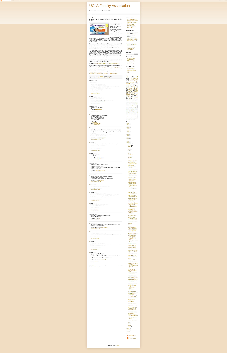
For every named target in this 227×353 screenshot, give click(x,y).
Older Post (120, 265)
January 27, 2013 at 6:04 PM (95, 93)
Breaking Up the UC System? (132, 259)
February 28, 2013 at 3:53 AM (95, 189)
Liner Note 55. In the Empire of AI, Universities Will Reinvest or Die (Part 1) (132, 33)
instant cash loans (98, 247)
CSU (98, 77)
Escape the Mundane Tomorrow (131, 300)
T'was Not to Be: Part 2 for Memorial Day (132, 167)
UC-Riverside (135, 104)
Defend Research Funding (131, 25)
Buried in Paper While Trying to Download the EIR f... (133, 221)
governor (101, 77)
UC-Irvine (136, 98)
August (129, 149)
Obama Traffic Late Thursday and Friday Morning (132, 273)
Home (106, 265)
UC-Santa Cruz (135, 101)
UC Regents (134, 78)
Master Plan (128, 107)
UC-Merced (134, 106)
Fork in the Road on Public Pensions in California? (132, 246)
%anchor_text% (102, 138)
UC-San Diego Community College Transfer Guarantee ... (133, 315)
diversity (128, 83)
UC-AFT (128, 72)
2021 (128, 130)
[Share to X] (109, 76)
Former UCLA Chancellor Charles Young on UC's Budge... (132, 238)
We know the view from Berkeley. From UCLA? (132, 210)
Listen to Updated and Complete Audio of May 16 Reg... (132, 163)
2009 (128, 331)
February (129, 325)
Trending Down (130, 267)
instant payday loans (104, 227)
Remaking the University (131, 47)
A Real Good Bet (130, 156)
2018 (128, 134)
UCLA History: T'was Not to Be (132, 171)
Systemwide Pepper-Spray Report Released (132, 294)
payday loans (101, 180)
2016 (128, 137)
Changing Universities (130, 48)
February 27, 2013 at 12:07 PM (96, 181)
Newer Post (91, 265)
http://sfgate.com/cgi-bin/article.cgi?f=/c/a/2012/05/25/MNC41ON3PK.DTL (106, 63)
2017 (128, 135)
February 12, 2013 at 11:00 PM (96, 139)
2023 (128, 127)
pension (133, 86)
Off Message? (130, 223)
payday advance (98, 188)
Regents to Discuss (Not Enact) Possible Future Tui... (133, 278)
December (129, 143)
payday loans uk (103, 259)
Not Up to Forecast (131, 313)
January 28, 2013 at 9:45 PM (95, 103)
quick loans (99, 198)
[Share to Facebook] (110, 76)
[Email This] (106, 76)
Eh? (128, 158)
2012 (128, 142)
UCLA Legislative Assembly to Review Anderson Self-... (132, 173)
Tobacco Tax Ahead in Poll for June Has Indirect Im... (132, 160)
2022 (128, 128)
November (129, 145)
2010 (128, 329)
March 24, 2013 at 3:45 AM (95, 238)
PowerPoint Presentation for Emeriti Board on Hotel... (132, 311)
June (129, 152)
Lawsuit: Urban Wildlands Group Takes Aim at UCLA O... (132, 196)
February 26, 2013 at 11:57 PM (96, 171)
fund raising (130, 99)
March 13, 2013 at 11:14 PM (95, 228)
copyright (132, 111)
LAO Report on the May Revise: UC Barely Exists (132, 218)
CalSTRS (127, 111)
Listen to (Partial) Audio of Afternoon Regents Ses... (132, 228)
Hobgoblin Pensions (131, 226)
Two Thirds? (130, 157)
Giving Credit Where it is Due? (132, 250)
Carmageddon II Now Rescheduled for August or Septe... (132, 185)
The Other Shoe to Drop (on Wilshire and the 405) (132, 261)
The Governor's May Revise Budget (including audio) (132, 243)
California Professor (130, 49)
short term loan (100, 157)
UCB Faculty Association (131, 61)
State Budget (104, 77)
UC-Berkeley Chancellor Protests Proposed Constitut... (132, 180)
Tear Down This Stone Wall (132, 285)
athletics (130, 88)
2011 (128, 328)
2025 (128, 124)
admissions (128, 87)
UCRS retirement (133, 108)
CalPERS (127, 106)
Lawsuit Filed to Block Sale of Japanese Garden (132, 283)
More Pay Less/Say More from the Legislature (132, 212)
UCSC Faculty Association (131, 60)
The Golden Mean (130, 213)
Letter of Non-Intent (131, 301)
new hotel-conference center (132, 95)
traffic (134, 92)
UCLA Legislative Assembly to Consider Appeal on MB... (132, 234)
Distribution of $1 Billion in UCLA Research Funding (132, 275)
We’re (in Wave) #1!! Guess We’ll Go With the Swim (132, 303)
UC (109, 77)
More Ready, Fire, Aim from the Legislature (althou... (133, 204)
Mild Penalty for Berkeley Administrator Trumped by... (132, 292)
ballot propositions (132, 105)
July (128, 150)
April (128, 322)
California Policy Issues (131, 335)
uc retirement (135, 91)
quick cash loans (103, 137)
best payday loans (94, 122)
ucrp (127, 93)
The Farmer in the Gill (131, 269)
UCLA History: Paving (131, 202)
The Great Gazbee (131, 165)
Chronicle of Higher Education (131, 44)
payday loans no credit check (100, 170)
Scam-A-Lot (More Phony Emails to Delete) (132, 178)
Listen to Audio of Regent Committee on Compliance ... (132, 188)
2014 (128, 139)
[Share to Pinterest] (111, 76)
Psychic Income (130, 154)
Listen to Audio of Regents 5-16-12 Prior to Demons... (132, 230)
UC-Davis (130, 90)
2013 (128, 141)
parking (127, 109)
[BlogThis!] (108, 76)
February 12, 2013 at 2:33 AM (95, 124)
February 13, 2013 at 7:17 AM (95, 150)
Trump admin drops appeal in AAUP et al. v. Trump (131, 27)
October (129, 146)
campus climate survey (134, 112)
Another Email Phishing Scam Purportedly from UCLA (132, 199)
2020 (128, 131)
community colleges (95, 77)
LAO (129, 98)
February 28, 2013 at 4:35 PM (95, 200)
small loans (98, 237)
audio (132, 93)
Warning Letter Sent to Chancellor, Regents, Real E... (132, 193)
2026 (128, 123)
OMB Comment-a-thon (130, 24)
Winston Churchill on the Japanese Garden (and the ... (132, 256)
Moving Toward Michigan (132, 309)
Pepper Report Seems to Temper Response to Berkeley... (132, 287)
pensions (136, 87)
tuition (107, 77)
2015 (128, 138)
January (129, 326)
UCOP (129, 92)
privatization (133, 110)
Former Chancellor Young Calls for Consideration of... (132, 206)
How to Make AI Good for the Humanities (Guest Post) (131, 35)
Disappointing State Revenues (133, 279)
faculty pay (134, 107)
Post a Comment (93, 263)
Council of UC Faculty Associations (130, 63)
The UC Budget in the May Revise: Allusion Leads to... (132, 175)
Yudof (127, 108)
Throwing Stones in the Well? (132, 219)
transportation (135, 89)
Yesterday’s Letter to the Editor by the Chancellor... (132, 169)
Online (129, 224)
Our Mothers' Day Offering (132, 247)
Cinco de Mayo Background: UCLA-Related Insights (132, 296)
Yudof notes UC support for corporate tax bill (132, 281)
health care (134, 79)
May (128, 153)
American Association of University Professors (130, 69)
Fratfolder (129, 258)
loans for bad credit (101, 101)
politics (127, 76)
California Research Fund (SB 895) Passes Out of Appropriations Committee (132, 20)
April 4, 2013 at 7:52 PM (94, 249)
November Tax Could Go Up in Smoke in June (133, 264)
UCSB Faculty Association (131, 59)
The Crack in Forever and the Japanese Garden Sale (132, 308)
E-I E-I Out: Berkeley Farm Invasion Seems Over (132, 236)
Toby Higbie (130, 337)
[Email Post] (105, 76)
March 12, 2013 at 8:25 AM (95, 219)
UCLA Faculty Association (109, 6)
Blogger (118, 345)
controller (130, 102)
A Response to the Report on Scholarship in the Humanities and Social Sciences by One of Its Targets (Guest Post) (132, 39)
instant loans (98, 218)
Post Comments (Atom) (97, 266)
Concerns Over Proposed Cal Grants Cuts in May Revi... (132, 183)
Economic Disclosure (131, 200)
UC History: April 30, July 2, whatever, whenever (132, 320)
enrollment (136, 96)
